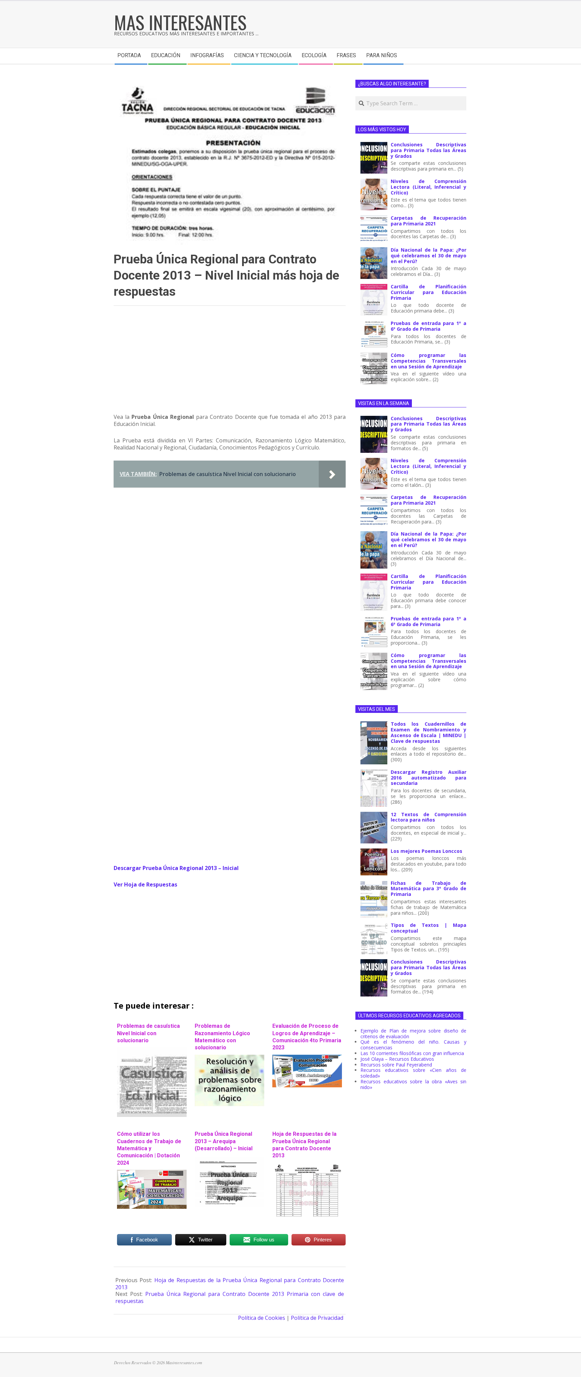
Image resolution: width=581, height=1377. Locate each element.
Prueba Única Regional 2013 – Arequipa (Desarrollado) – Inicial (224, 1141)
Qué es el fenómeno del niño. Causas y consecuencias (413, 1045)
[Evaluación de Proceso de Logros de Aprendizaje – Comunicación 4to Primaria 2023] (307, 1058)
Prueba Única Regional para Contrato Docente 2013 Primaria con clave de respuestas (229, 1297)
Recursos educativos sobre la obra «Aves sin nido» (413, 1084)
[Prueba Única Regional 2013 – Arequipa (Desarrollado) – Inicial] (229, 1158)
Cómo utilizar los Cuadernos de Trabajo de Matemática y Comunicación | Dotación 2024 (149, 1148)
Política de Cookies (261, 1317)
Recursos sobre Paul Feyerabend (396, 1064)
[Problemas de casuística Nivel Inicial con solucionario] (152, 1050)
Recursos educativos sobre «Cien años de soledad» (413, 1073)
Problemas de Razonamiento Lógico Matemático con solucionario (222, 1037)
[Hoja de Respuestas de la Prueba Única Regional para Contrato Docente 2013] (307, 1166)
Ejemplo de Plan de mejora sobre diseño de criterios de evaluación (413, 1033)
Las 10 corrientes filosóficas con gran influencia (412, 1053)
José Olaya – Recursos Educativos (397, 1059)
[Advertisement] (230, 362)
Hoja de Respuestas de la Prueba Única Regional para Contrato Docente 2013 (304, 1145)
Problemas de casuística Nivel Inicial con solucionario (148, 1033)
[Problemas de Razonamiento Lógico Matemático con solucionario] (229, 1058)
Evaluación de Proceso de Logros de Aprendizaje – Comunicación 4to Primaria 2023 (306, 1037)
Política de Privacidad (317, 1317)
